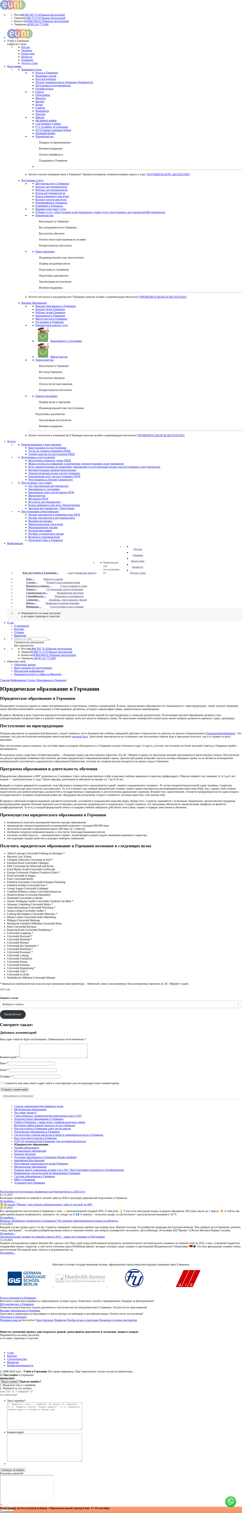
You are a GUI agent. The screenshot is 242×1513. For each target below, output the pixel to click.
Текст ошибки (16, 1400)
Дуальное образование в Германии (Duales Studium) (45, 1157)
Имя (3, 1063)
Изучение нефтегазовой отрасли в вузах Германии (44, 1125)
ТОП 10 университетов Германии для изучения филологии (50, 1141)
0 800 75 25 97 (44, 17)
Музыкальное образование (30, 1150)
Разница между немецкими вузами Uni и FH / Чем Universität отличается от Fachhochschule (69, 1169)
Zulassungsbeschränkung (220, 733)
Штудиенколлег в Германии (17, 1304)
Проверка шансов (10, 1320)
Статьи (31, 680)
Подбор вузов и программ (82, 1320)
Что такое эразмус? (25, 1112)
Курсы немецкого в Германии (18, 1297)
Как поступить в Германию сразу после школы (42, 1128)
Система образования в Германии (34, 1176)
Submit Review (12, 1014)
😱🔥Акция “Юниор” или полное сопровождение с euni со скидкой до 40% (46, 1204)
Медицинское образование (30, 1109)
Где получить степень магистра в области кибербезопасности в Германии (58, 1134)
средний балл (80, 736)
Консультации (44, 1320)
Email (4, 1069)
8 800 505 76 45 (43, 14)
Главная (5, 680)
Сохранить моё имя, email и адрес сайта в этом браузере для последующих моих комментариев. (62, 1083)
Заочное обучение (25, 1154)
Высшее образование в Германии (20, 1310)
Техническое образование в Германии (37, 1131)
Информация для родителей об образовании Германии (47, 1173)
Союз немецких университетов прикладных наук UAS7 (48, 1115)
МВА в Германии (24, 1179)
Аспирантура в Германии (29, 1182)
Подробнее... (7, 1201)
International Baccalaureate (29, 1160)
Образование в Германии (51, 680)
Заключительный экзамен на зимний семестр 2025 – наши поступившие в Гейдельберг (52, 1236)
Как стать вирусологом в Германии (35, 1138)
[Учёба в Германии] (13, 8)
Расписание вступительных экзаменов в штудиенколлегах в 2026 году (42, 1191)
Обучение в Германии (13, 1316)
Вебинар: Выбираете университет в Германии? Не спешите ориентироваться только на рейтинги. (59, 1220)
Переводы (60, 1320)
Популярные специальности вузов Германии (41, 1163)
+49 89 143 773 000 (37, 24)
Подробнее (6, 1511)
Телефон (6, 1076)
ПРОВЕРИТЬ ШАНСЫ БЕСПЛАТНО (163, 296)
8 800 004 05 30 (47, 21)
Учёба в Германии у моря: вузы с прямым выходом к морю (49, 1122)
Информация (18, 680)
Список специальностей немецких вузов (38, 1106)
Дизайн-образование (26, 1147)
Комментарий (9, 1057)
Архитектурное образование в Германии (38, 1118)
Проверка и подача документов (118, 1320)
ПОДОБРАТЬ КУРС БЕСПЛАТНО (168, 174)
